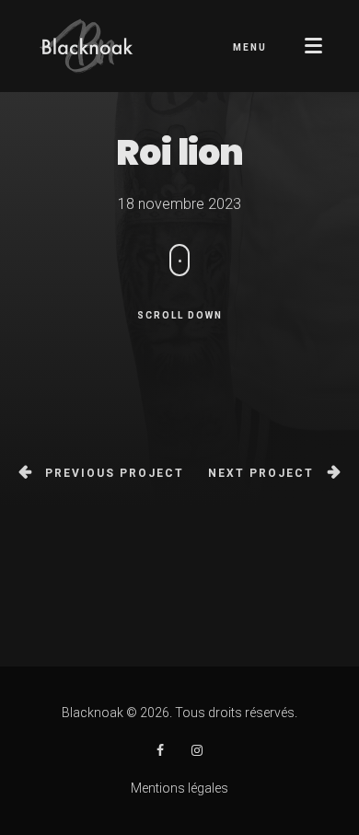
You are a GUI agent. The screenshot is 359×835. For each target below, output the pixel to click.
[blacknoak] (160, 750)
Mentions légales (179, 788)
